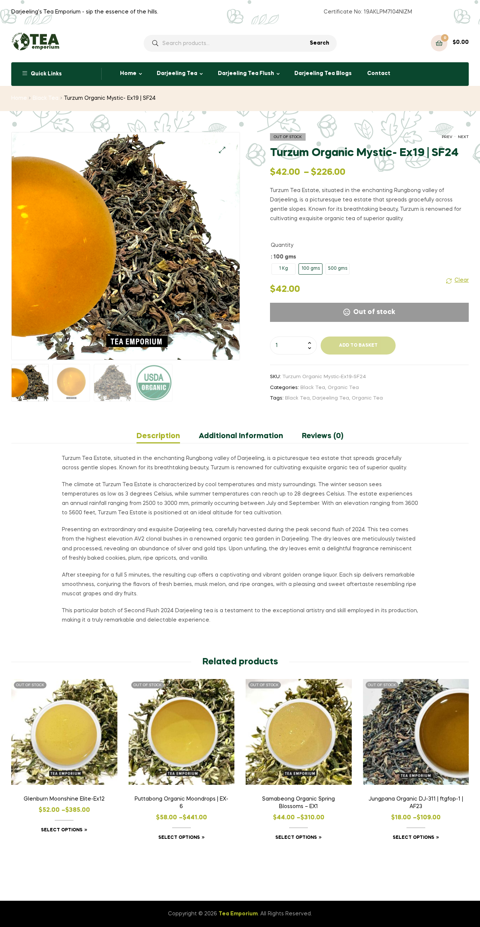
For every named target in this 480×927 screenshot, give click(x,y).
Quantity (282, 245)
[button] (222, 149)
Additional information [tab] (241, 436)
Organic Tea (343, 387)
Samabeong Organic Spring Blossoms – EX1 (298, 802)
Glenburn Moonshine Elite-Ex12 (64, 799)
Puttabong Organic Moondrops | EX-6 (181, 802)
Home (128, 73)
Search (319, 43)
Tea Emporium (238, 913)
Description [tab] (158, 436)
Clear (461, 280)
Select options (61, 830)
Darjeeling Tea (177, 73)
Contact (378, 73)
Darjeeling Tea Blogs (323, 73)
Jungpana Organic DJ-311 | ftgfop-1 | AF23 (416, 802)
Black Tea (45, 98)
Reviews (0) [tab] (323, 436)
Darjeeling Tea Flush (246, 73)
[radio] (284, 269)
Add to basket (358, 345)
